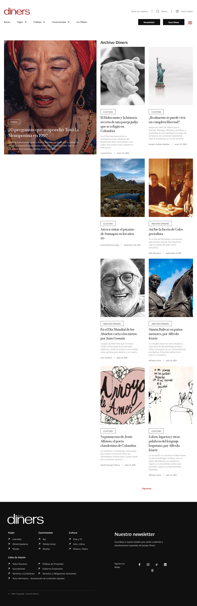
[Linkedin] (165, 564)
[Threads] (152, 570)
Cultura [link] (14, 121)
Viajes (20, 22)
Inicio (7, 22)
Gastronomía (59, 22)
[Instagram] (148, 564)
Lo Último (82, 22)
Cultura (38, 22)
